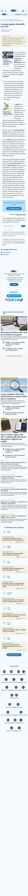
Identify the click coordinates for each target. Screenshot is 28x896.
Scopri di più (18, 14)
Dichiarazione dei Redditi (11, 378)
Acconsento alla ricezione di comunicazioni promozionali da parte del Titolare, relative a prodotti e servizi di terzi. (13, 234)
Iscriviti (14, 284)
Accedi (24, 14)
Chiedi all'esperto (15, 208)
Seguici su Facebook (15, 295)
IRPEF (5, 419)
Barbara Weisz (9, 29)
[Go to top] (25, 891)
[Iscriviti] (23, 226)
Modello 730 (6, 254)
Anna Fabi (24, 649)
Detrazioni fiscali (7, 252)
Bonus (3, 460)
